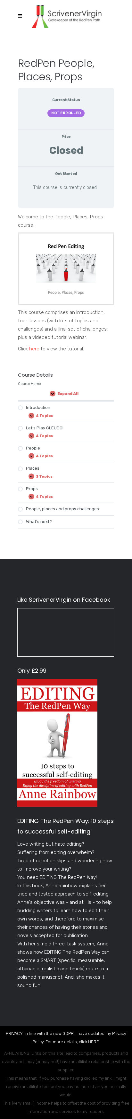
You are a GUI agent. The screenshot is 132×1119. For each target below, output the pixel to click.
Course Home (29, 383)
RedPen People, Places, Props (56, 70)
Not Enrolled (66, 113)
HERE (93, 1041)
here (34, 349)
